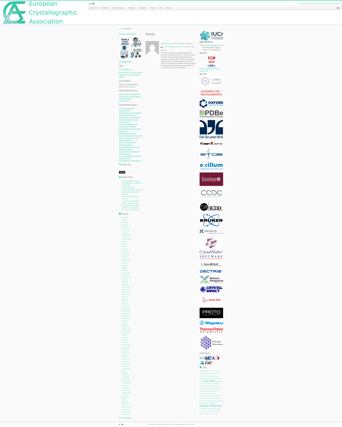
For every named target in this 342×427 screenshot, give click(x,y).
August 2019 (125, 352)
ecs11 (203, 383)
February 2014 (126, 414)
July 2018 (124, 371)
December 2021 (126, 311)
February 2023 (126, 287)
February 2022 (126, 306)
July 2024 (124, 263)
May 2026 (124, 222)
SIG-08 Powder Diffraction (127, 133)
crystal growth (214, 376)
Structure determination (214, 411)
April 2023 (124, 282)
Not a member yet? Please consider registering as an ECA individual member (130, 74)
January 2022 (125, 309)
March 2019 (125, 357)
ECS (200, 383)
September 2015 (126, 412)
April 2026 (124, 225)
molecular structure (210, 398)
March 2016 (125, 404)
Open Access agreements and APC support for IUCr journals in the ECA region (130, 203)
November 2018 (126, 364)
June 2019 (124, 354)
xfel (217, 413)
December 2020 (126, 328)
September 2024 (126, 261)
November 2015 (126, 407)
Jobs (161, 8)
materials (210, 396)
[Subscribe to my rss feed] (91, 3)
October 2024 (125, 258)
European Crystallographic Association (160, 424)
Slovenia (210, 408)
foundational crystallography (206, 391)
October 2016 (125, 395)
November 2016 (126, 392)
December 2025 (126, 234)
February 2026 (126, 229)
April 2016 (124, 402)
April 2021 (124, 323)
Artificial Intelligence (204, 371)
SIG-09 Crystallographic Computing (130, 136)
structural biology (217, 408)
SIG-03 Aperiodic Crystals (127, 115)
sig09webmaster (166, 43)
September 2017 (126, 383)
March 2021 (125, 325)
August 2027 (204, 71)
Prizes (153, 8)
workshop (213, 413)
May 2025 (124, 246)
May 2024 (124, 268)
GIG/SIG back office (125, 418)
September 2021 (126, 318)
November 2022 (126, 292)
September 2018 (126, 369)
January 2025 (125, 256)
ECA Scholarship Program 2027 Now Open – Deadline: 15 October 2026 (132, 183)
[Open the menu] (338, 8)
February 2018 (126, 376)
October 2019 (125, 349)
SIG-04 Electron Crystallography (129, 117)
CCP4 (213, 371)
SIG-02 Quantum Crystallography (130, 113)
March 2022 (125, 304)
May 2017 (124, 385)
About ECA (93, 8)
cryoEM (208, 376)
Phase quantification (211, 403)
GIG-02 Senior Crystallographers (130, 96)
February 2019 (126, 359)
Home (121, 29)
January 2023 (125, 289)
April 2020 (124, 340)
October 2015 (125, 409)
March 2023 (125, 285)
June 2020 (124, 337)
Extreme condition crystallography (213, 388)
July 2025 (124, 241)
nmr (216, 398)
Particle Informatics (207, 401)
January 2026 (125, 232)
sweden (201, 413)
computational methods (209, 373)
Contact (168, 8)
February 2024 (126, 273)
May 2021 (124, 321)
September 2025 (126, 239)
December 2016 (126, 390)
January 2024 (125, 275)
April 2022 (124, 301)
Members (104, 8)
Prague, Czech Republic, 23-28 (210, 68)
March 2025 (125, 251)
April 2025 (124, 249)
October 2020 (125, 333)
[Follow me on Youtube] (93, 3)
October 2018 (125, 366)
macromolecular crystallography (207, 393)
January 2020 (125, 347)
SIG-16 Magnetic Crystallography (130, 161)
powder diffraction (211, 405)
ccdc (211, 371)
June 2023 (124, 280)
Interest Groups (118, 8)
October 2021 (125, 316)
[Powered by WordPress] (176, 424)
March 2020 (125, 342)
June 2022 (124, 299)
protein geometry (204, 408)
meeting (215, 396)
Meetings (131, 8)
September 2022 (126, 294)
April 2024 (124, 270)
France (215, 391)
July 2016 (124, 400)
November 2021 (126, 313)
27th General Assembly (210, 45)
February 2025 (126, 253)
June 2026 (124, 220)
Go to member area (125, 69)
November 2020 (126, 330)
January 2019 (125, 361)
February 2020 (126, 345)
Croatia (205, 376)
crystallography (203, 378)
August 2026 (125, 217)
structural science (204, 411)
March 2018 (125, 373)
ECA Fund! (131, 87)
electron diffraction (209, 383)
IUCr (218, 391)
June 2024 (124, 265)
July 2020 (124, 335)
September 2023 (126, 277)
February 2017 (126, 388)
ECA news (209, 380)
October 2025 (125, 237)
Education (142, 8)
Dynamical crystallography (213, 378)
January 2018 (125, 378)
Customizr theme (191, 424)
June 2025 (124, 244)
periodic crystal (216, 401)
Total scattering (207, 413)
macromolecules (204, 396)
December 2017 (126, 381)
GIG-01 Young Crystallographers (130, 94)
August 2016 (125, 397)
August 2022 (125, 297)
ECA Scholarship (219, 381)
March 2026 (125, 227)
